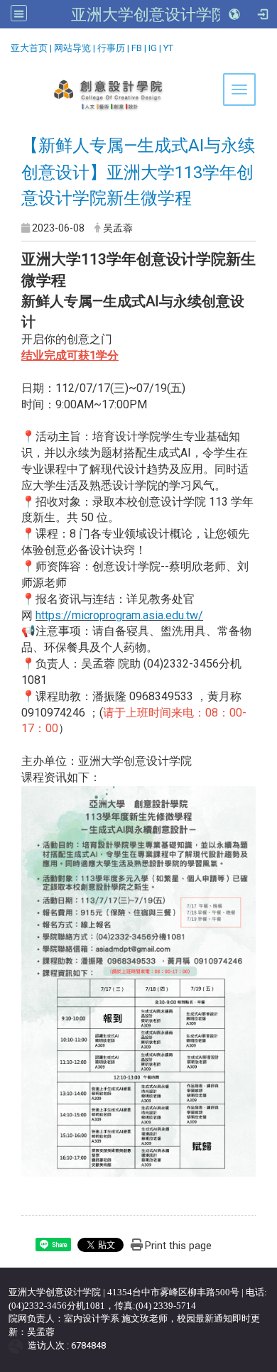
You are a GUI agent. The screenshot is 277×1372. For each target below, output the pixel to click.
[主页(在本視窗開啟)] (138, 95)
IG (152, 48)
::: (5, 45)
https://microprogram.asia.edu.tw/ (119, 615)
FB (136, 48)
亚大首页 (29, 48)
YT (168, 48)
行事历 (111, 48)
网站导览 (72, 48)
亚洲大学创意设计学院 (149, 14)
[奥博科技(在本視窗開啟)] (18, 1345)
